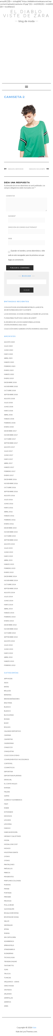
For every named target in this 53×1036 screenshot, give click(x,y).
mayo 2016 (8, 508)
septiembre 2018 (11, 394)
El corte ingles (10, 784)
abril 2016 (8, 512)
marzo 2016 (9, 516)
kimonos (8, 816)
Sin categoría (10, 937)
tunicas (7, 978)
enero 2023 (9, 370)
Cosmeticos (9, 767)
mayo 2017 (8, 459)
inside (6, 808)
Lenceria (8, 824)
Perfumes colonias (12, 881)
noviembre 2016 (11, 483)
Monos (7, 848)
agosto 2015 (9, 544)
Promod (7, 901)
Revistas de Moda (11, 917)
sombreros (9, 941)
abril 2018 (8, 415)
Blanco (7, 707)
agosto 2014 (9, 592)
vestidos (8, 990)
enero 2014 (9, 621)
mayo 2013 (8, 653)
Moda (6, 840)
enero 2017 (9, 475)
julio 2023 (8, 346)
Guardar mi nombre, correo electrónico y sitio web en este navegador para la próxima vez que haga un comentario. (26, 255)
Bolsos (7, 727)
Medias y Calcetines (12, 836)
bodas (7, 719)
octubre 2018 (10, 390)
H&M (6, 804)
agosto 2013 (9, 641)
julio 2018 (8, 403)
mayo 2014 (8, 605)
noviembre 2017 (11, 435)
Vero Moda (9, 986)
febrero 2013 (9, 665)
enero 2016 (9, 524)
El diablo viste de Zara (26, 13)
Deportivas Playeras (12, 776)
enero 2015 (9, 572)
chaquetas (9, 751)
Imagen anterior (15, 169)
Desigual (8, 780)
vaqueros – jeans (11, 982)
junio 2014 (8, 601)
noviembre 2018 (11, 386)
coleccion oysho (11, 755)
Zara (6, 1006)
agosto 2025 (9, 342)
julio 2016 (8, 500)
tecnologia (9, 957)
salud (6, 921)
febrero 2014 (9, 617)
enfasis (7, 788)
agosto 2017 (9, 447)
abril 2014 (8, 609)
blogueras (9, 715)
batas (6, 687)
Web (10, 239)
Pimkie (6, 889)
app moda (8, 679)
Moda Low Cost (11, 844)
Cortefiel (8, 763)
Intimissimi (8, 812)
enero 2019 (9, 378)
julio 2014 (8, 597)
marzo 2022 (9, 374)
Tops (6, 970)
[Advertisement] (26, 51)
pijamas (7, 885)
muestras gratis (11, 852)
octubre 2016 (10, 487)
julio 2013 (8, 645)
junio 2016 (8, 504)
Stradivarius (9, 949)
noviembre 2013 (11, 629)
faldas (7, 792)
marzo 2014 (9, 613)
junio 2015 (8, 552)
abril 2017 (8, 463)
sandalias (8, 925)
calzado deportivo (12, 731)
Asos (6, 683)
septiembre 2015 (11, 540)
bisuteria (8, 703)
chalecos (8, 747)
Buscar (26, 290)
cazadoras (9, 743)
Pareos (7, 873)
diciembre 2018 (10, 382)
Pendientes (9, 877)
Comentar (10, 196)
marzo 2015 (9, 564)
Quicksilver (9, 909)
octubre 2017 (10, 439)
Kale (34, 1027)
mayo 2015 (8, 556)
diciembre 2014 (10, 576)
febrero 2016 (9, 520)
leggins (7, 820)
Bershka (7, 695)
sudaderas (8, 953)
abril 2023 (8, 358)
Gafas (6, 796)
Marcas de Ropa (10, 832)
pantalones (9, 864)
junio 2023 (8, 350)
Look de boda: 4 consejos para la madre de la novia (26, 314)
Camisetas (8, 739)
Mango (7, 828)
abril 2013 (8, 657)
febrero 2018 (9, 423)
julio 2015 (8, 548)
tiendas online (10, 961)
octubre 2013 (10, 633)
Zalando (8, 994)
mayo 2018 (8, 411)
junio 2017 (8, 455)
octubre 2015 (10, 536)
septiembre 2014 (11, 588)
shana (7, 933)
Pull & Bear (9, 905)
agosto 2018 (9, 399)
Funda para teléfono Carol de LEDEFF (20, 318)
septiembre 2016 (11, 491)
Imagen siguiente (37, 169)
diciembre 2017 (10, 431)
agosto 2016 (9, 495)
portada (7, 893)
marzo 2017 (9, 467)
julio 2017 (8, 451)
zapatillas (8, 998)
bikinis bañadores (11, 699)
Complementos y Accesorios (16, 759)
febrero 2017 (9, 471)
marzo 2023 (9, 362)
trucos (7, 974)
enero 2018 (9, 427)
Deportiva (8, 772)
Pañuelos (8, 868)
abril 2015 (8, 560)
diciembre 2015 (10, 528)
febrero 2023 (9, 366)
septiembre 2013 (11, 637)
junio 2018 (8, 407)
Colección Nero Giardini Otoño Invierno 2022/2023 (26, 329)
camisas (7, 735)
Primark (7, 897)
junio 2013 (8, 649)
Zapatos (7, 1002)
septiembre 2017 (11, 443)
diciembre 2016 (10, 479)
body (6, 723)
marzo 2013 (9, 661)
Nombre (12, 216)
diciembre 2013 (10, 625)
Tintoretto (9, 965)
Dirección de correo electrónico (22, 227)
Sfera (6, 929)
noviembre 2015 (11, 532)
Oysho (7, 856)
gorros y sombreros (13, 800)
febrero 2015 (9, 568)
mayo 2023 (8, 354)
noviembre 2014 (11, 580)
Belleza (7, 691)
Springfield (9, 945)
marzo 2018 (9, 419)
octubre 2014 (10, 584)
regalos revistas (11, 913)
